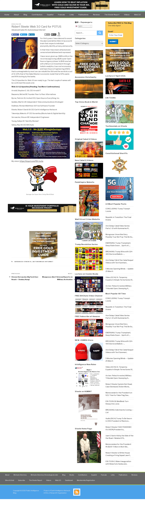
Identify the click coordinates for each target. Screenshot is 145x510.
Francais (61, 15)
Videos (127, 15)
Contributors (37, 15)
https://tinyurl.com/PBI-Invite (31, 161)
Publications (83, 15)
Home (6, 15)
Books (71, 475)
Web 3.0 (137, 15)
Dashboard (69, 480)
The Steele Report (111, 15)
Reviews (96, 15)
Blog (25, 15)
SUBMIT (113, 42)
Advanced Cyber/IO (19, 30)
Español (50, 15)
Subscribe (21, 480)
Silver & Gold (9, 480)
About (16, 15)
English (79, 26)
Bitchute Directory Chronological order (44, 475)
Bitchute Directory (20, 475)
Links (71, 15)
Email (111, 32)
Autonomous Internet (36, 30)
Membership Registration (86, 480)
